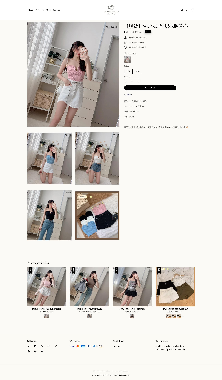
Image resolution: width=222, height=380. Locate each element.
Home (31, 10)
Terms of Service (98, 375)
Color (126, 66)
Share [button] (129, 94)
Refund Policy (124, 375)
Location (56, 10)
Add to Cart (150, 88)
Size (130, 53)
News (48, 10)
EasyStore (124, 371)
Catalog (39, 10)
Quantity (127, 77)
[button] (182, 10)
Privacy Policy (112, 375)
